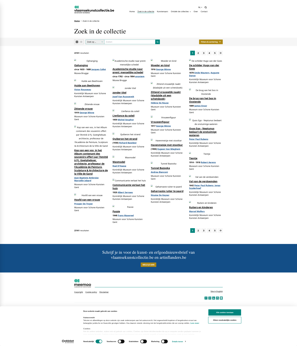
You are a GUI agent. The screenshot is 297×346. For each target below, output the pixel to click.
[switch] (121, 341)
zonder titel (119, 92)
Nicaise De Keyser (160, 195)
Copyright (78, 292)
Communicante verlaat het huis (129, 186)
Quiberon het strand (125, 138)
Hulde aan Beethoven (87, 85)
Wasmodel (119, 161)
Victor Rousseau (82, 89)
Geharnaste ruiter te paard (167, 191)
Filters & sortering (209, 42)
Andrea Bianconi (159, 172)
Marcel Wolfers (197, 211)
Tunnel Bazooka (160, 168)
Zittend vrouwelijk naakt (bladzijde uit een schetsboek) (166, 95)
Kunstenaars (162, 11)
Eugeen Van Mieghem (168, 149)
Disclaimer (104, 292)
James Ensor (200, 105)
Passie (116, 211)
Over (196, 11)
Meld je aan (148, 264)
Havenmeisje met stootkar (167, 145)
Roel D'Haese (119, 166)
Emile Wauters (201, 72)
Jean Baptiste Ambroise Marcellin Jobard (86, 179)
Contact (204, 11)
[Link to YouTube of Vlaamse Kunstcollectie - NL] (221, 298)
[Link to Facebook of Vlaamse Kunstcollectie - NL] (206, 298)
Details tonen (177, 341)
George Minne (163, 69)
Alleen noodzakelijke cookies (224, 320)
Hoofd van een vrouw (87, 199)
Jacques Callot (98, 69)
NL (199, 7)
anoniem (139, 76)
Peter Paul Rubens (198, 139)
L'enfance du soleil (123, 115)
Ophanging (81, 65)
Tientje (193, 158)
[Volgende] (220, 53)
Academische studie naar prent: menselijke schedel (128, 70)
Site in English (217, 291)
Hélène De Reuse (160, 102)
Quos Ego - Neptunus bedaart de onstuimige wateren (202, 132)
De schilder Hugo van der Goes (204, 67)
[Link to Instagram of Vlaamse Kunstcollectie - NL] (209, 298)
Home (132, 11)
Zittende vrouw (83, 108)
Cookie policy (91, 292)
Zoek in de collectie (145, 11)
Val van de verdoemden (203, 181)
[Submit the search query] (157, 42)
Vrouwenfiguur (160, 121)
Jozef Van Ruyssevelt (123, 96)
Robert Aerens (208, 162)
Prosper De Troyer (83, 203)
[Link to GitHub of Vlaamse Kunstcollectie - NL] (217, 298)
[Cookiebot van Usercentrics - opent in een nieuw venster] (68, 341)
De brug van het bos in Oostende (202, 100)
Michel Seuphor (126, 119)
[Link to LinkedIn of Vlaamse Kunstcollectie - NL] (213, 298)
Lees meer (194, 323)
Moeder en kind (160, 65)
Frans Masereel (126, 215)
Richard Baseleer (128, 142)
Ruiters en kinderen (201, 207)
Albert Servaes (125, 192)
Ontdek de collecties (180, 11)
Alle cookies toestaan (224, 312)
